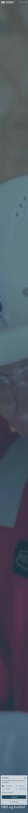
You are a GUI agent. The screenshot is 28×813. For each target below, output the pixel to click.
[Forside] (9, 2)
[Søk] (23, 2)
